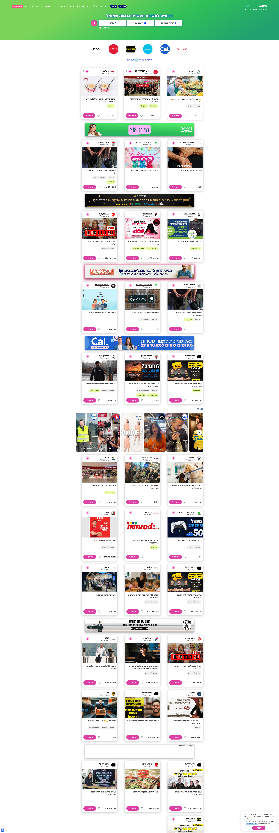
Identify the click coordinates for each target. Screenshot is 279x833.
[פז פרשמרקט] (156, 765)
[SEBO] (113, 639)
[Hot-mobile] (156, 215)
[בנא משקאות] (113, 215)
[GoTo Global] (156, 458)
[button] (94, 23)
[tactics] (156, 568)
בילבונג (106, 567)
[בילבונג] (113, 568)
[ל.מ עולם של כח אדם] (156, 143)
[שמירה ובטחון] (113, 143)
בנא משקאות (104, 213)
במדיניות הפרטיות (252, 824)
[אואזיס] (198, 72)
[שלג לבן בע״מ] (199, 215)
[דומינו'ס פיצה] (156, 639)
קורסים (47, 6)
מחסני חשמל (190, 356)
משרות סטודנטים (73, 6)
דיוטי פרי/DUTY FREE (143, 71)
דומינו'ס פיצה (147, 638)
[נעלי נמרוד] (156, 513)
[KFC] (113, 513)
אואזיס (192, 71)
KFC (107, 512)
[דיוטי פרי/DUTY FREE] (155, 72)
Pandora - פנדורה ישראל (185, 142)
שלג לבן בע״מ (189, 213)
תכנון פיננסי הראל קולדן (34, 6)
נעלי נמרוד (148, 512)
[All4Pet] (199, 458)
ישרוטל (192, 693)
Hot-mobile (147, 213)
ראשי (106, 6)
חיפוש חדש (103, 27)
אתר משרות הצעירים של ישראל (255, 9)
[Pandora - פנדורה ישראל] (199, 143)
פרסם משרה (17, 6)
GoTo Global (147, 457)
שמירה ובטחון (103, 142)
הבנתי (258, 828)
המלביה (106, 71)
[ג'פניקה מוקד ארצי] (113, 286)
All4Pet (192, 457)
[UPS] (113, 694)
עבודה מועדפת (87, 6)
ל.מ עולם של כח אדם (144, 142)
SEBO (107, 638)
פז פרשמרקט (147, 764)
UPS (107, 693)
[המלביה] (113, 72)
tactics (149, 567)
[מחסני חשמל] (199, 357)
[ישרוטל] (199, 694)
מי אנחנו (99, 6)
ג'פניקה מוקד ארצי (102, 284)
